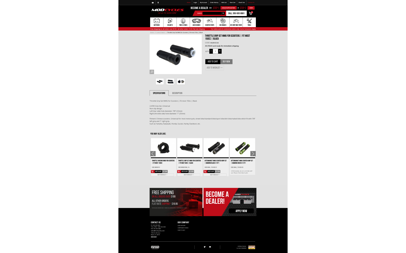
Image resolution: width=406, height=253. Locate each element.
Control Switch (160, 32)
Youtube (152, 2)
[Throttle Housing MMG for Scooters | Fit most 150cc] (163, 147)
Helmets (170, 25)
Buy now (226, 61)
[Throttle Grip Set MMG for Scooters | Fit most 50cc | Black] (189, 147)
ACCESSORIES (196, 25)
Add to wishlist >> (215, 67)
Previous (153, 153)
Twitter (204, 247)
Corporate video (183, 228)
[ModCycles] (167, 11)
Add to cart (158, 171)
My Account (203, 2)
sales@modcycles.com (158, 231)
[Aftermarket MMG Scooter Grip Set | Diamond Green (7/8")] (242, 147)
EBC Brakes (222, 25)
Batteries (157, 25)
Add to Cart (213, 61)
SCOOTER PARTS (209, 25)
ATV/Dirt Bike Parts (236, 25)
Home (189, 2)
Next (253, 153)
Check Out (242, 2)
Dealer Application (228, 8)
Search (199, 13)
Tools (249, 25)
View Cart (232, 2)
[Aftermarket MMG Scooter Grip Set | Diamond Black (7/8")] (216, 147)
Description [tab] (177, 93)
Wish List (224, 2)
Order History (214, 2)
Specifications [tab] (159, 93)
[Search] (223, 13)
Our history (181, 225)
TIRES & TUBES (183, 25)
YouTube (210, 247)
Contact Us (251, 2)
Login (195, 2)
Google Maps (158, 2)
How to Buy (181, 230)
